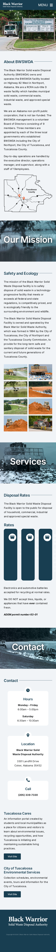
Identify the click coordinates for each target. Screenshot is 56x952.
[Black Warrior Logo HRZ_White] (13, 3)
